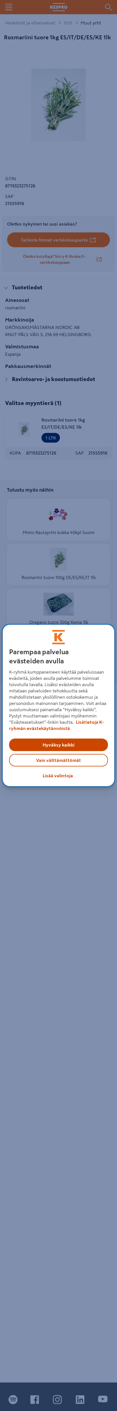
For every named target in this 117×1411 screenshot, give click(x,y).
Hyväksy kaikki (58, 745)
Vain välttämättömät (58, 760)
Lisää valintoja (58, 775)
